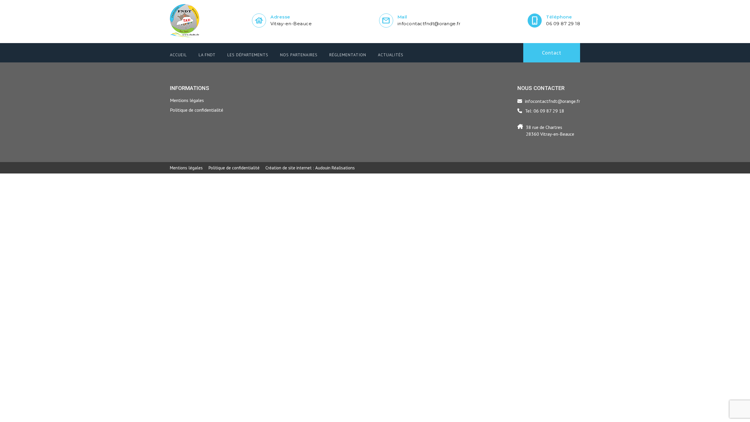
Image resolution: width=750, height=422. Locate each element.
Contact (551, 52)
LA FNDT (207, 54)
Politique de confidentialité (196, 110)
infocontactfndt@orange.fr (429, 23)
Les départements (247, 54)
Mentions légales (187, 100)
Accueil (178, 54)
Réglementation (347, 54)
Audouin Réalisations (310, 168)
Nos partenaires (299, 54)
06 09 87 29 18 (563, 23)
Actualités (390, 54)
